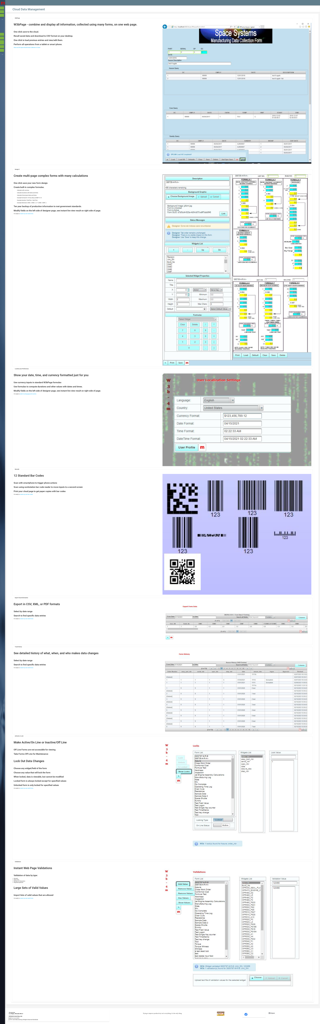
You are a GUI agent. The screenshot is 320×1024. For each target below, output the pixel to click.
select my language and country (28, 394)
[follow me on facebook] (246, 1015)
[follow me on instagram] (272, 1014)
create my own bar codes (26, 494)
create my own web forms (26, 213)
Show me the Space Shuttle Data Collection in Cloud (27, 47)
